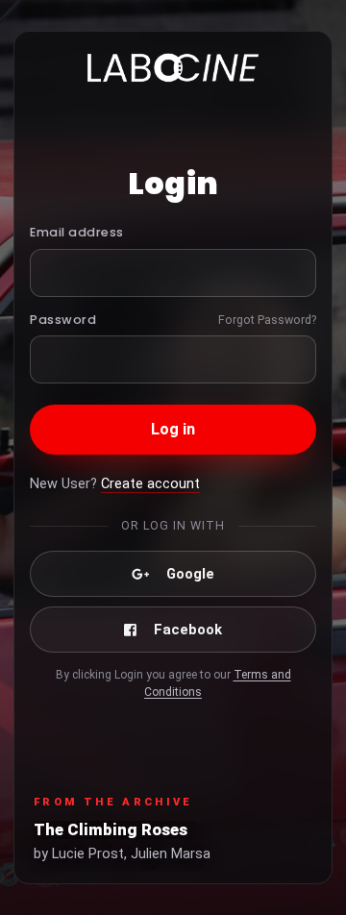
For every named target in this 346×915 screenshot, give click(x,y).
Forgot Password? (267, 319)
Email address (77, 232)
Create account (150, 484)
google (190, 573)
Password (63, 319)
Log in (173, 429)
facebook (188, 629)
